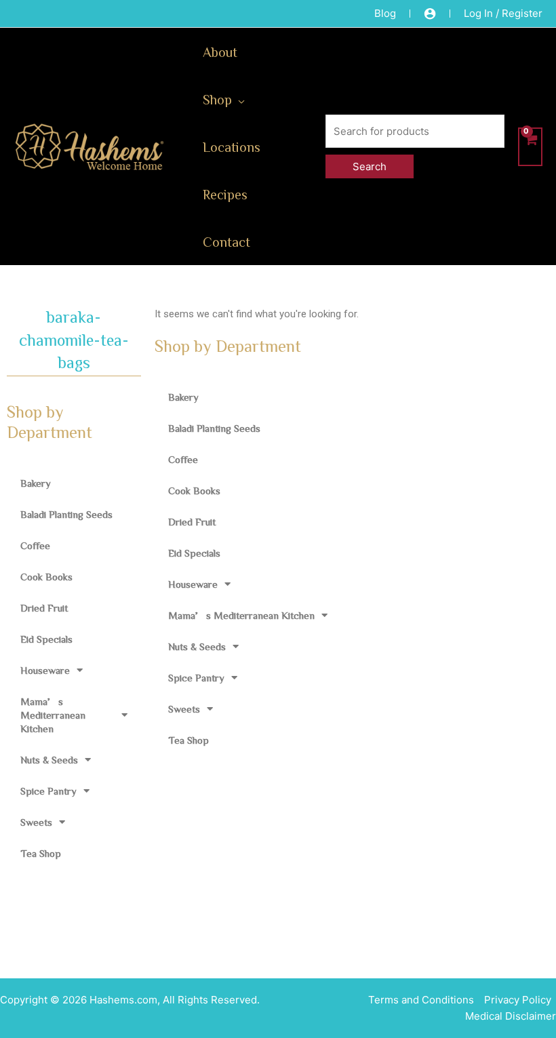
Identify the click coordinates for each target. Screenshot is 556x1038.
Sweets (36, 822)
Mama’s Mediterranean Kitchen (52, 715)
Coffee (35, 545)
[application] (238, 99)
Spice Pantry (48, 791)
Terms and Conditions (421, 999)
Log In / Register (503, 13)
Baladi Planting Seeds (66, 514)
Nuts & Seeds (49, 760)
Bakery (35, 483)
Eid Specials (46, 639)
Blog (385, 13)
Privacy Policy (517, 999)
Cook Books (46, 577)
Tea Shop (40, 853)
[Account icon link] (430, 13)
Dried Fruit (44, 608)
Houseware (45, 670)
